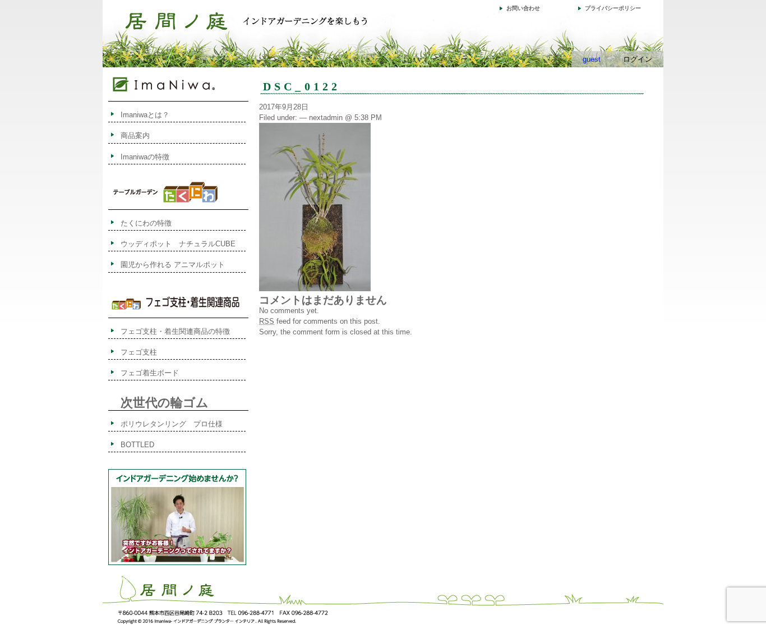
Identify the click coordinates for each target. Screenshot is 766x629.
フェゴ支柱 (139, 352)
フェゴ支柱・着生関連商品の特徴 (175, 331)
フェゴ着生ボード (150, 373)
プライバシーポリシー (613, 8)
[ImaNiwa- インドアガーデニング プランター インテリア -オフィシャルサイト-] (176, 24)
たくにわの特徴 (157, 223)
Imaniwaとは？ (145, 115)
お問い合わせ (523, 8)
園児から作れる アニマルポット (173, 264)
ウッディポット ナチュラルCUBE (178, 244)
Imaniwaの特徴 (145, 157)
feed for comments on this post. (319, 321)
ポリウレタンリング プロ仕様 (172, 424)
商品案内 (135, 135)
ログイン (637, 59)
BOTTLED (137, 444)
